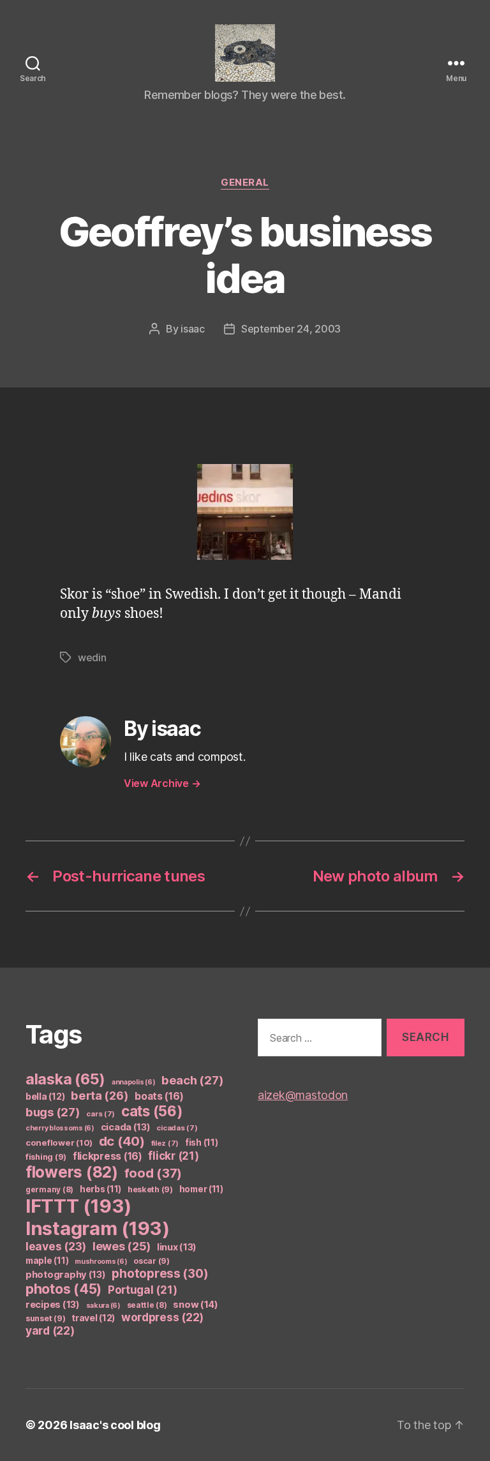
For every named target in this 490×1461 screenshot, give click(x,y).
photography (66, 1274)
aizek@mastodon (303, 1095)
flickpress (107, 1156)
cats (152, 1111)
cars (100, 1113)
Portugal (142, 1290)
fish (201, 1142)
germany (49, 1189)
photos (63, 1289)
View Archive (162, 783)
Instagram (98, 1228)
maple (47, 1260)
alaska (65, 1079)
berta (99, 1095)
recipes (53, 1304)
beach (192, 1080)
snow (195, 1304)
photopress (160, 1273)
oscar (151, 1261)
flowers (72, 1171)
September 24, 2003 (291, 328)
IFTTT (78, 1206)
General (245, 182)
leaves (56, 1246)
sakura (103, 1305)
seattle (147, 1305)
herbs (100, 1189)
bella (45, 1096)
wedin (92, 657)
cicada (126, 1127)
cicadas (176, 1127)
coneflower (59, 1142)
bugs (53, 1112)
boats (159, 1096)
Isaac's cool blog (115, 1425)
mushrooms (101, 1261)
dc (122, 1141)
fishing (46, 1157)
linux (177, 1247)
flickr (173, 1156)
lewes (122, 1246)
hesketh (150, 1189)
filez (165, 1143)
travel (93, 1317)
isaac (193, 328)
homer (201, 1189)
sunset (45, 1318)
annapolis (134, 1082)
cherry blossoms (60, 1128)
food (153, 1173)
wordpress (162, 1317)
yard (50, 1330)
